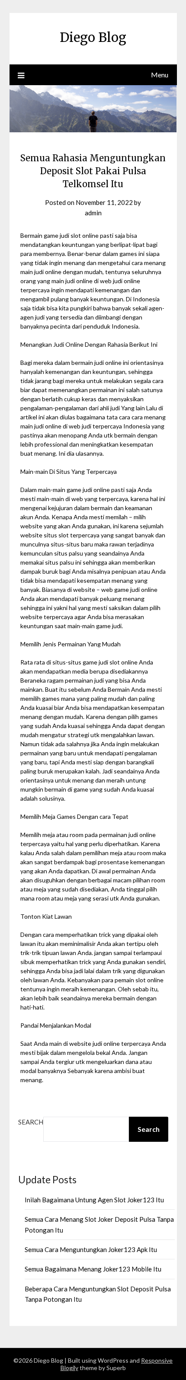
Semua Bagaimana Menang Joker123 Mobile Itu (93, 1269)
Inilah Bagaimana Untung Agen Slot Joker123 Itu (94, 1200)
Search (30, 1122)
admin (93, 213)
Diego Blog (93, 37)
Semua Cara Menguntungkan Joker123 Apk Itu (91, 1249)
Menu (159, 74)
